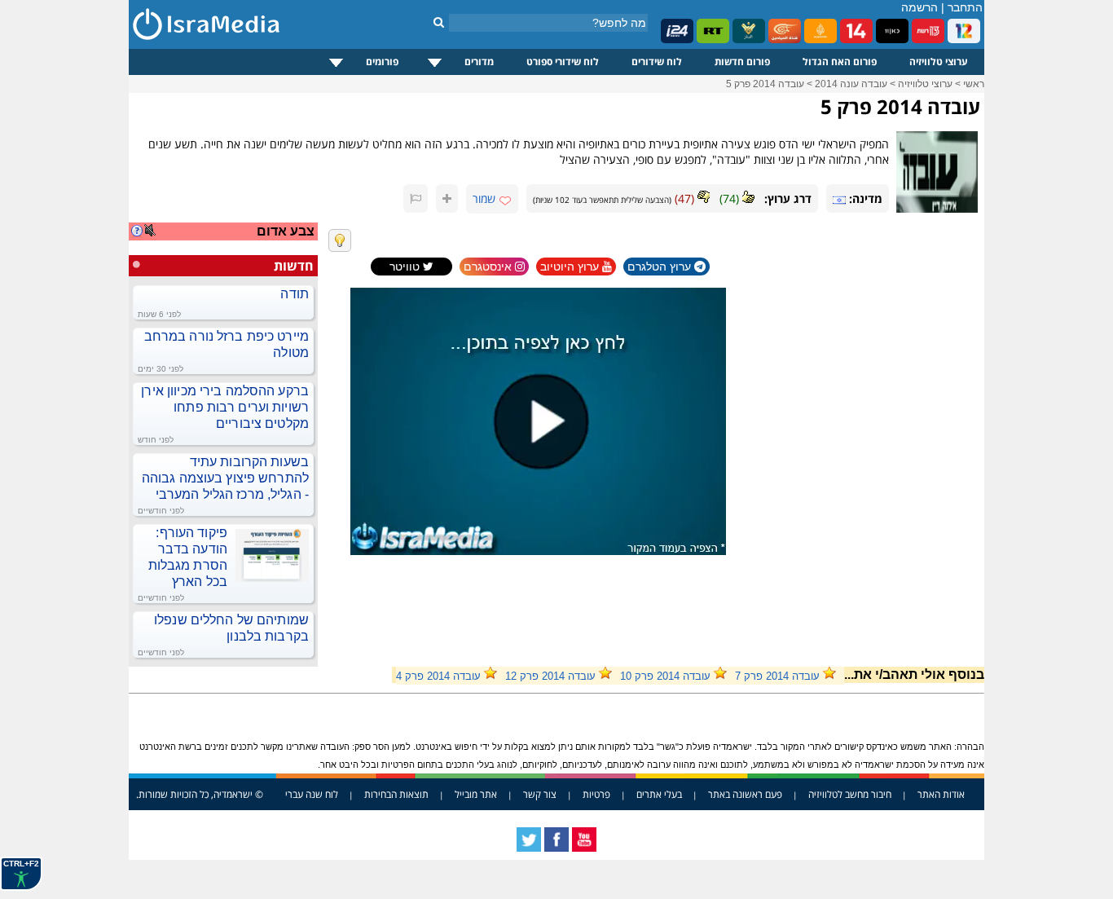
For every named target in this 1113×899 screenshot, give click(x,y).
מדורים (479, 61)
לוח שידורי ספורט (562, 61)
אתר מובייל (476, 794)
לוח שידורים (656, 61)
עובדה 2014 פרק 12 (550, 676)
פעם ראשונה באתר (745, 794)
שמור (484, 198)
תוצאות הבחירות (396, 794)
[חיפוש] (439, 22)
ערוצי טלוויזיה (938, 61)
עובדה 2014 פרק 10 (665, 676)
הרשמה (919, 7)
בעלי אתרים (659, 794)
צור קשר (539, 794)
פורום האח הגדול (840, 61)
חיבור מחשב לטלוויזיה (849, 794)
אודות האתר (941, 794)
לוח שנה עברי (311, 794)
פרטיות (596, 794)
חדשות (294, 266)
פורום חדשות (742, 61)
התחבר (965, 7)
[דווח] (415, 198)
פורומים (382, 61)
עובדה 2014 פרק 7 (777, 676)
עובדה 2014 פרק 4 (438, 676)
